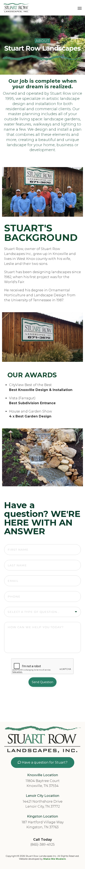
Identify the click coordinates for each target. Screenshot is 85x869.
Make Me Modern (54, 858)
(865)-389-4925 (42, 844)
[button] (42, 762)
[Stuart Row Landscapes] (16, 7)
